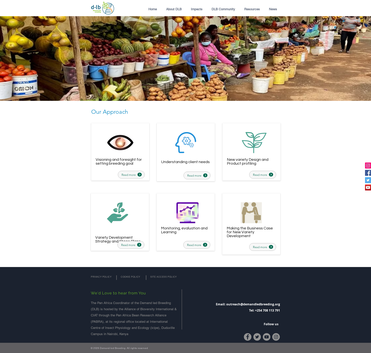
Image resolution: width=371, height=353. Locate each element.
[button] (172, 9)
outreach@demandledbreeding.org (253, 304)
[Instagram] (368, 165)
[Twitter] (368, 180)
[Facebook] (368, 173)
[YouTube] (368, 187)
